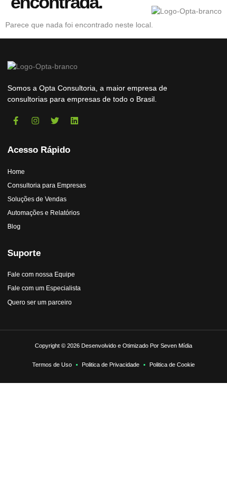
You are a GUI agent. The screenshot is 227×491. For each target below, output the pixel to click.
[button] (22, 11)
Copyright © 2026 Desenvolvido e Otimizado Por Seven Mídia (113, 345)
